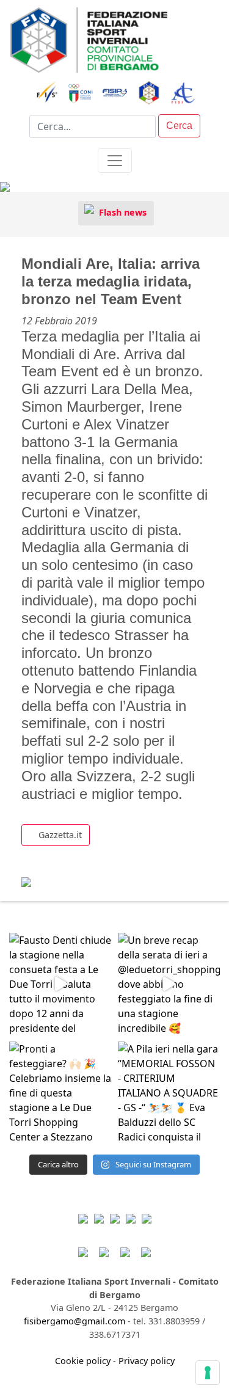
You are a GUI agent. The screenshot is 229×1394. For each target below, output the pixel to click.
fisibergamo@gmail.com (74, 1321)
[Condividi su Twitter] (66, 876)
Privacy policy (146, 1361)
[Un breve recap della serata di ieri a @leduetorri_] (169, 984)
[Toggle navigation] (115, 160)
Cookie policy (83, 1361)
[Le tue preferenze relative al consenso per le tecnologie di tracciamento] (207, 1372)
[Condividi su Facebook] (43, 876)
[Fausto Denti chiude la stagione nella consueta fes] (60, 984)
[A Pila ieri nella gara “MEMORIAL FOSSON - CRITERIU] (169, 1093)
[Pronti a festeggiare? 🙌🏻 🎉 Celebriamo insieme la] (60, 1093)
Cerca (179, 125)
